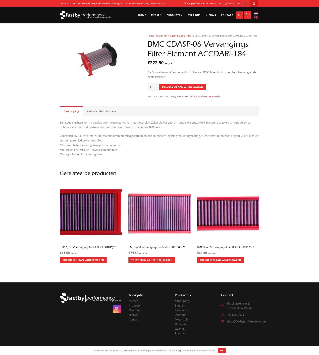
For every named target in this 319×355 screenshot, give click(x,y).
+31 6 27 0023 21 (237, 3)
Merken (133, 301)
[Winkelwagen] (247, 15)
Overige (180, 329)
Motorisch (161, 35)
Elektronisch (182, 310)
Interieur (180, 315)
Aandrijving (182, 301)
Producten (135, 305)
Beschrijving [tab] (71, 111)
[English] (256, 17)
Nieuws (133, 315)
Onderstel (181, 324)
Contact (134, 319)
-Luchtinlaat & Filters (181, 35)
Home (151, 35)
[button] (130, 39)
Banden (180, 305)
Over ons (134, 310)
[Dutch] (256, 13)
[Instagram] (117, 309)
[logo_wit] (85, 15)
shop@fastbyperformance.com (204, 3)
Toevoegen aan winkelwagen (182, 86)
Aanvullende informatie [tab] (101, 111)
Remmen (180, 333)
